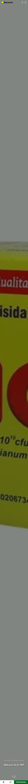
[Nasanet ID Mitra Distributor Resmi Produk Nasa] (7, 2)
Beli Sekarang (21, 782)
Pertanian (15, 760)
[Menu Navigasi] (25, 2)
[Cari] (22, 2)
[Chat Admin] (10, 782)
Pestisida (21, 760)
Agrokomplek (8, 760)
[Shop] (3, 782)
